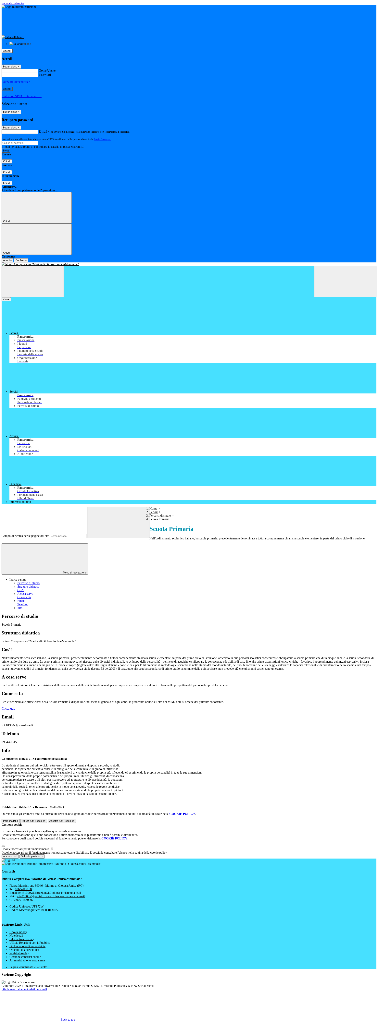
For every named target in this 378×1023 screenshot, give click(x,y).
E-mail (43, 131)
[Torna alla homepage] (189, 264)
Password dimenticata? (16, 81)
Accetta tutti (61, 820)
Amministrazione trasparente (27, 960)
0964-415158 (23, 889)
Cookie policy (18, 932)
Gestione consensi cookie (25, 956)
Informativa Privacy (21, 939)
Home (153, 508)
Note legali (16, 935)
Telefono (22, 604)
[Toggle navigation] (33, 281)
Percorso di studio (28, 583)
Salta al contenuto (13, 3)
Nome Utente (47, 70)
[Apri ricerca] (345, 281)
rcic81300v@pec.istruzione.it (51, 896)
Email (21, 600)
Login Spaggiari (102, 139)
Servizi (153, 512)
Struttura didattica (28, 586)
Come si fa (24, 597)
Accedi (7, 50)
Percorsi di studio (160, 515)
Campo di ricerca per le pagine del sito (25, 535)
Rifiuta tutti (33, 820)
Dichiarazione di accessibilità (27, 946)
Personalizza (10, 820)
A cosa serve (25, 593)
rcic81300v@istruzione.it (49, 892)
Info (19, 607)
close (6, 299)
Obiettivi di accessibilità (24, 949)
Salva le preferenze (32, 856)
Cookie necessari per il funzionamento (26, 849)
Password (45, 74)
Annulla (7, 260)
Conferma (21, 260)
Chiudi (6, 161)
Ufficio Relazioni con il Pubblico (29, 942)
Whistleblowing (19, 953)
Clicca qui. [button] (8, 708)
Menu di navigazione (74, 572)
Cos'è (20, 590)
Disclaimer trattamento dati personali (24, 989)
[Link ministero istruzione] (19, 6)
